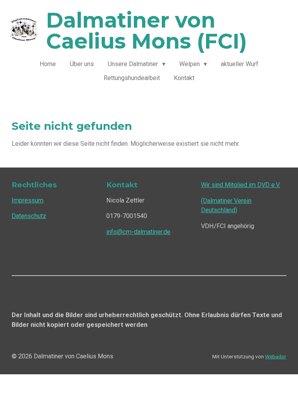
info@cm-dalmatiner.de (138, 232)
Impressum (27, 200)
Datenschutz (29, 216)
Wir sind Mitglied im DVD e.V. (240, 185)
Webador (275, 356)
